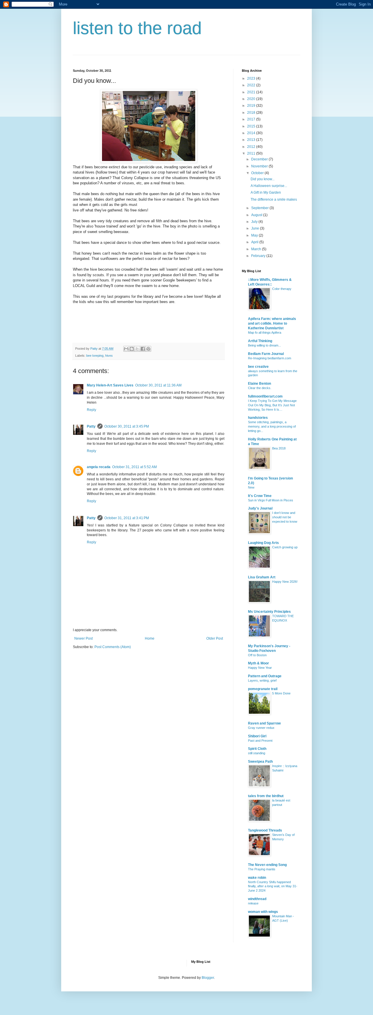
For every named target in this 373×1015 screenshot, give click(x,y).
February (258, 256)
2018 (251, 113)
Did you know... (263, 179)
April (255, 242)
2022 (251, 85)
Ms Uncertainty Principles (269, 612)
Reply (91, 410)
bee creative (258, 367)
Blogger (208, 978)
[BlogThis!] (132, 349)
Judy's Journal (260, 508)
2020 (251, 99)
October (258, 173)
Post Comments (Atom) (112, 647)
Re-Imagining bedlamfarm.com (269, 358)
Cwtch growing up (285, 547)
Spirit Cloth (257, 749)
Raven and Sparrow (264, 723)
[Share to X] (137, 349)
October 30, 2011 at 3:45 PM (126, 426)
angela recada (98, 467)
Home (149, 638)
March (256, 249)
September (260, 208)
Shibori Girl (257, 736)
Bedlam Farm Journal (266, 354)
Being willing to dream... (264, 345)
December (260, 159)
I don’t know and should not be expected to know (284, 517)
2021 (251, 92)
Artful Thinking (260, 341)
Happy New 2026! (285, 581)
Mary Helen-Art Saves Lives (110, 385)
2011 (251, 153)
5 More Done (281, 693)
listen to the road (137, 28)
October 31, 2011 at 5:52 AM (134, 467)
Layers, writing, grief (262, 680)
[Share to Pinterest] (148, 349)
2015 (251, 126)
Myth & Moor (258, 663)
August (257, 215)
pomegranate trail (262, 689)
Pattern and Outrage (264, 676)
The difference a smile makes (274, 199)
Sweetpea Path (260, 762)
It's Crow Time (260, 496)
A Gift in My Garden (266, 192)
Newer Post (83, 638)
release (253, 903)
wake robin (257, 878)
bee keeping (94, 355)
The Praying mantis (261, 869)
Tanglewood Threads (265, 830)
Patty (91, 426)
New (251, 487)
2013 (251, 140)
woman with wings (263, 912)
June (255, 228)
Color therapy (281, 288)
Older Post (214, 638)
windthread (257, 899)
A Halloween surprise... (269, 186)
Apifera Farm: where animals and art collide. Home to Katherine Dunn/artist (272, 323)
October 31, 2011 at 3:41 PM (126, 518)
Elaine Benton (259, 384)
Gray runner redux (261, 727)
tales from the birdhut (266, 796)
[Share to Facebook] (143, 349)
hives (109, 355)
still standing (256, 753)
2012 (251, 147)
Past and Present (260, 740)
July (254, 222)
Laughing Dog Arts (263, 543)
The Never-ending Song (267, 865)
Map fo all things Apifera (264, 332)
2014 (251, 133)
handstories (258, 418)
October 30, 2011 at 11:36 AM (158, 385)
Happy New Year (260, 667)
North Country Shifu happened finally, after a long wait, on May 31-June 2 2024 (272, 886)
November (260, 166)
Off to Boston (257, 655)
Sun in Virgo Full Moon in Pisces (270, 500)
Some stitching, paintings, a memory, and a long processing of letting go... (272, 426)
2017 (251, 119)
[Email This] (126, 349)
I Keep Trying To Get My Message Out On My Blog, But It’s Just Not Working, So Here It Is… (272, 405)
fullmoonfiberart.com (265, 396)
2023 (251, 78)
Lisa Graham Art (261, 577)
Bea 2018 (279, 448)
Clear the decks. (259, 388)
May (255, 235)
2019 (251, 106)
